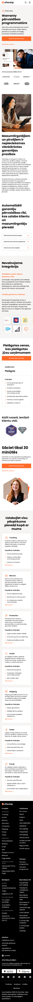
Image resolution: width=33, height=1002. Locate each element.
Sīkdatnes (16, 988)
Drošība (24, 984)
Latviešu (7, 956)
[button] (16, 235)
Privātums (9, 984)
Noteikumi (17, 984)
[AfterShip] (8, 2)
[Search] (26, 2)
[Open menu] (29, 2)
